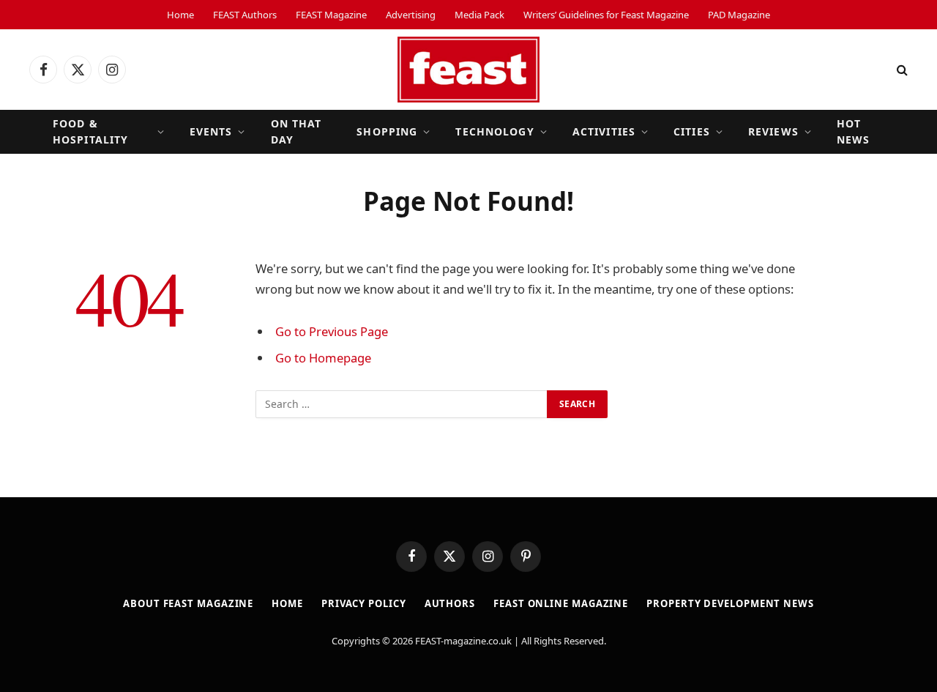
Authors (450, 603)
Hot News (853, 131)
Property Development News (730, 603)
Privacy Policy (363, 603)
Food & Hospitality (90, 131)
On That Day (296, 131)
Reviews (773, 131)
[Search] (901, 69)
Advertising (411, 14)
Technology (494, 131)
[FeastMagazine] (468, 69)
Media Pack (479, 14)
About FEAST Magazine (188, 603)
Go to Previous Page (331, 331)
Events (211, 131)
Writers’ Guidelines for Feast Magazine (606, 14)
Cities (691, 131)
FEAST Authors (245, 14)
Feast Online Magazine (560, 603)
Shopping (386, 131)
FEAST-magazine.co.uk (463, 640)
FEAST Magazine (331, 14)
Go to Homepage (323, 357)
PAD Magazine (739, 14)
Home (180, 14)
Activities (603, 131)
